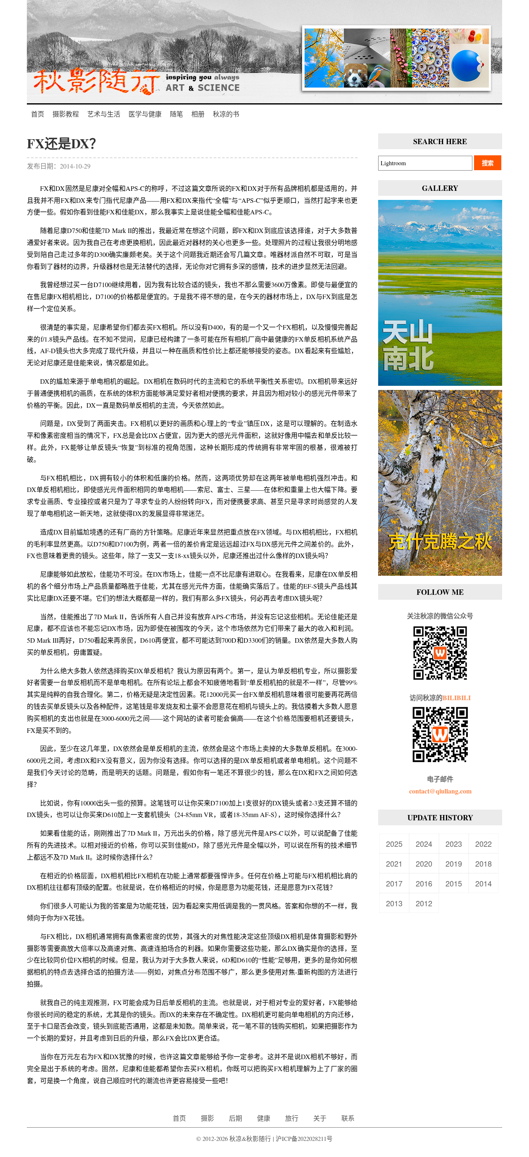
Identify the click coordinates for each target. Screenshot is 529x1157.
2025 (394, 843)
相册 (198, 113)
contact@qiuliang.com (440, 791)
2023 (454, 843)
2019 (454, 863)
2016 (424, 883)
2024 (424, 843)
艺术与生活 (103, 113)
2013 (394, 903)
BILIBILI (457, 697)
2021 (394, 863)
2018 (483, 863)
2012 (424, 903)
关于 (319, 1118)
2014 (483, 883)
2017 (394, 883)
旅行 (291, 1118)
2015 (454, 883)
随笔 (176, 113)
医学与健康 (145, 113)
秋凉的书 (226, 113)
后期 (235, 1118)
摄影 (207, 1118)
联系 (348, 1118)
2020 (424, 863)
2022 (483, 843)
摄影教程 (65, 113)
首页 (37, 113)
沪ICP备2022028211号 (304, 1139)
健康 (263, 1118)
